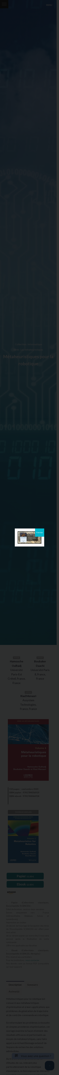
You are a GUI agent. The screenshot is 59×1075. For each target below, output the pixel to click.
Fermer (39, 532)
